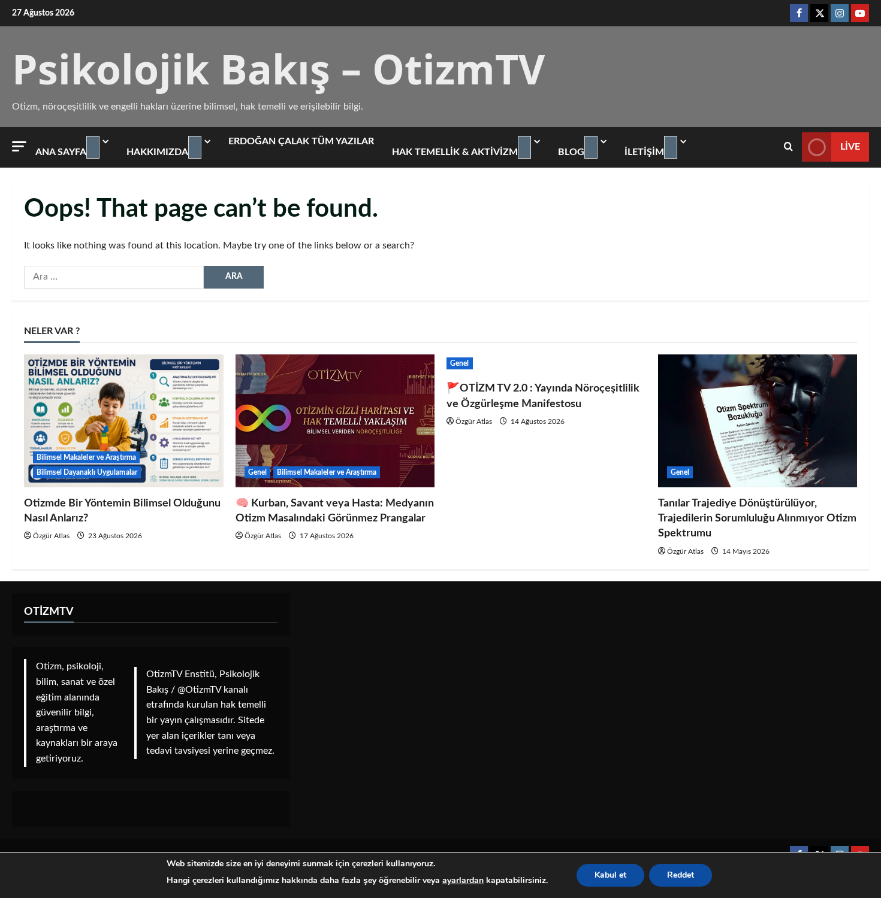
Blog (571, 152)
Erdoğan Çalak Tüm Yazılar (301, 141)
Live (850, 146)
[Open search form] (788, 147)
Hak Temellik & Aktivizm (455, 152)
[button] (19, 146)
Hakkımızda (157, 152)
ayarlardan (463, 880)
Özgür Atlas (51, 535)
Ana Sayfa (60, 152)
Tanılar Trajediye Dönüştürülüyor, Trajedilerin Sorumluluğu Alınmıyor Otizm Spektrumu (757, 518)
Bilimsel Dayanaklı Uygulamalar (87, 472)
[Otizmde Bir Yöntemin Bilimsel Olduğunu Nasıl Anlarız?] (124, 420)
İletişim (644, 152)
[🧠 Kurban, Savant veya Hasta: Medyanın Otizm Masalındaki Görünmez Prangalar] (335, 420)
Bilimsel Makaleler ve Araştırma (86, 457)
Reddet (680, 875)
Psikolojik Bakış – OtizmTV (278, 68)
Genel (257, 472)
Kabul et (610, 875)
